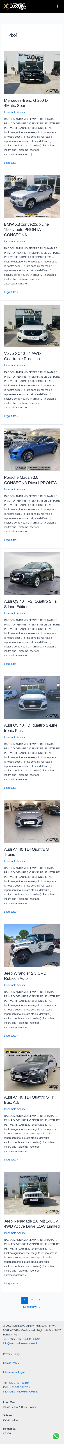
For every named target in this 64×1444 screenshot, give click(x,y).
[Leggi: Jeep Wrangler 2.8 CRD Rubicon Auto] (32, 945)
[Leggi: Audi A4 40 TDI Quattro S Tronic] (32, 821)
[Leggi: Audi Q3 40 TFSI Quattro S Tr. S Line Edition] (32, 573)
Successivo (32, 1306)
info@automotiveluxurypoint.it (20, 1343)
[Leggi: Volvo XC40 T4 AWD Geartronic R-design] (32, 325)
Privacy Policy (11, 1354)
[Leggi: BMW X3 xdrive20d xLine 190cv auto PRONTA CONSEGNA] (32, 196)
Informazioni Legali (14, 1372)
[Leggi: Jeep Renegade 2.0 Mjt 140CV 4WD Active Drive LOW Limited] (32, 1193)
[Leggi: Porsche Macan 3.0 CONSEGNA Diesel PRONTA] (32, 449)
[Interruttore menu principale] (57, 6)
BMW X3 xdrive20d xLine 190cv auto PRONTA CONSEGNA (26, 229)
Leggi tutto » (11, 162)
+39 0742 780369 (19, 1382)
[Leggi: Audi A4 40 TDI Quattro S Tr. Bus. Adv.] (32, 1069)
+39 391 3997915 (20, 1387)
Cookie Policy (11, 1363)
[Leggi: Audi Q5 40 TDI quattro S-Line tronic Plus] (32, 697)
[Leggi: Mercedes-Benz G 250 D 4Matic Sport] (32, 72)
